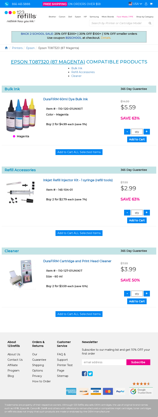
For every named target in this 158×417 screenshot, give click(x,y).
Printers (17, 48)
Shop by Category (144, 16)
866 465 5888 (21, 4)
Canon (62, 16)
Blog (11, 376)
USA (136, 4)
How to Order (41, 381)
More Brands (108, 16)
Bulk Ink (76, 68)
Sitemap (62, 376)
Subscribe (138, 362)
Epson (78, 16)
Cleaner (76, 76)
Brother (52, 16)
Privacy (37, 376)
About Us (14, 354)
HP (85, 16)
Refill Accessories (83, 72)
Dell (70, 16)
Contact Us (15, 359)
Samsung (94, 16)
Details (105, 38)
